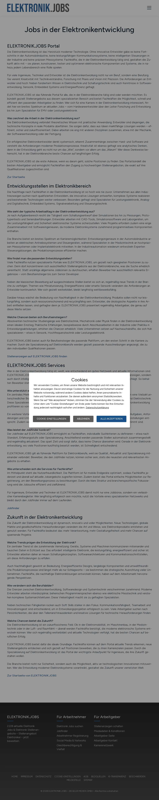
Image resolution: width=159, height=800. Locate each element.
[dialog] (79, 400)
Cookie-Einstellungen (51, 418)
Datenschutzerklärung (97, 407)
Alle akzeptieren (111, 418)
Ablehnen (83, 418)
